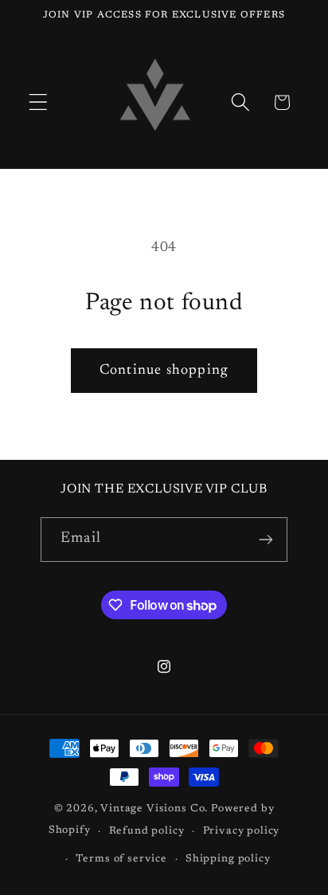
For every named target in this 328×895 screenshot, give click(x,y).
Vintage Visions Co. (154, 808)
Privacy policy (241, 831)
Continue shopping (164, 370)
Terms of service (121, 859)
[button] (39, 102)
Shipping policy (228, 859)
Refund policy (147, 831)
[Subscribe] (265, 539)
